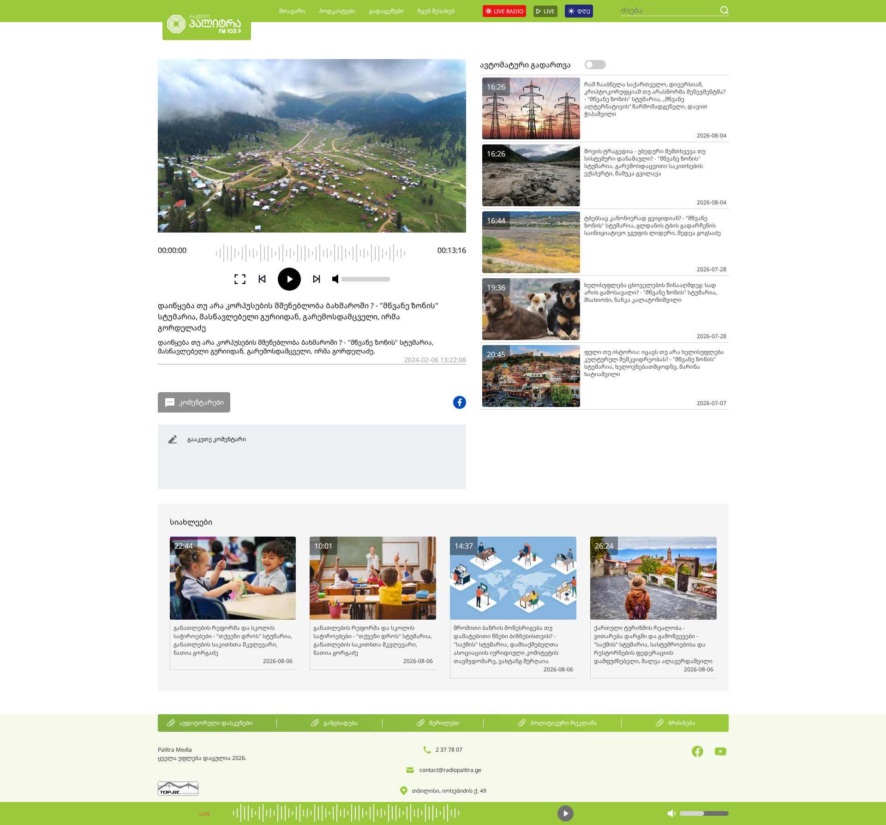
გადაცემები (386, 11)
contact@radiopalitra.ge (450, 770)
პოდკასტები (337, 11)
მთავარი (292, 11)
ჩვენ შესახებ (436, 11)
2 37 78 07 (449, 749)
